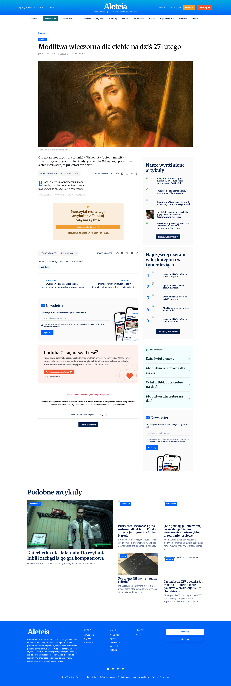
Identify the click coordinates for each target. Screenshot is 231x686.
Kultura (125, 18)
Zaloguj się (177, 7)
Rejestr (187, 7)
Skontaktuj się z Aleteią (148, 677)
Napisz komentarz (88, 424)
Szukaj (52, 7)
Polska (195, 18)
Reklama (113, 650)
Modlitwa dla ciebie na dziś (164, 398)
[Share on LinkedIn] (122, 174)
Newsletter (115, 635)
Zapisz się (47, 332)
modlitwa (44, 267)
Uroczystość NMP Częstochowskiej (124, 12)
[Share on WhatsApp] (137, 174)
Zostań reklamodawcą (127, 677)
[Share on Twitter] (127, 174)
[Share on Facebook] (117, 174)
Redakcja (64, 53)
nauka (123, 556)
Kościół (152, 18)
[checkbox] (42, 325)
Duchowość (86, 18)
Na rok (138, 635)
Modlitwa (49, 18)
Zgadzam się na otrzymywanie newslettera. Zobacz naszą (74, 325)
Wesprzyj (203, 7)
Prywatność (165, 677)
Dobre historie (69, 18)
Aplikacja (113, 638)
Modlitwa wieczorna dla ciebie (165, 370)
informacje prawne (108, 677)
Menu (35, 18)
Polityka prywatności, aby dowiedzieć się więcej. (167, 441)
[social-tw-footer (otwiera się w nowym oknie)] (118, 669)
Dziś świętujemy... (160, 358)
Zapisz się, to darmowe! (88, 227)
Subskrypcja (115, 642)
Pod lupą (113, 18)
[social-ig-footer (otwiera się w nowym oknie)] (123, 669)
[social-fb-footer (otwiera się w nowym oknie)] (113, 669)
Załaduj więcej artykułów (168, 237)
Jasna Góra (125, 503)
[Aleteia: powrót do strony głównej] (115, 6)
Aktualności (139, 18)
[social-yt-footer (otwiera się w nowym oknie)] (108, 669)
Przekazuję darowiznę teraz (57, 372)
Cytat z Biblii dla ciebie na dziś (164, 384)
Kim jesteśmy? (92, 677)
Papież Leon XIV (167, 18)
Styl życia (100, 18)
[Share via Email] (132, 174)
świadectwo (35, 503)
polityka (169, 559)
